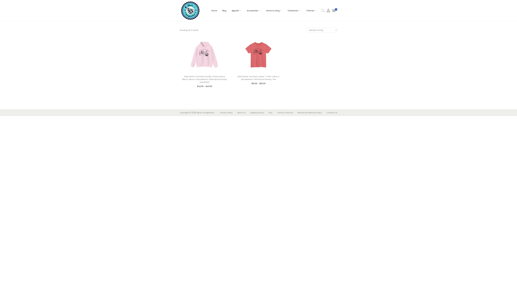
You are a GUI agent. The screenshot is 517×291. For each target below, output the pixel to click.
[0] (333, 10)
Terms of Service (285, 112)
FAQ (270, 112)
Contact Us (332, 112)
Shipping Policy (257, 112)
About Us (241, 112)
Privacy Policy (226, 112)
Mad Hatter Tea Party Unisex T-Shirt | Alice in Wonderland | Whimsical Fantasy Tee (258, 78)
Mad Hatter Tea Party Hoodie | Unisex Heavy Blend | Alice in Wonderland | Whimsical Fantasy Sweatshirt (204, 79)
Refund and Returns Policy (310, 112)
